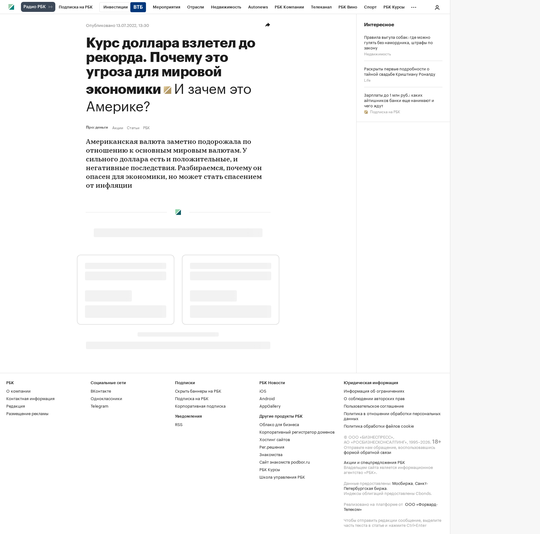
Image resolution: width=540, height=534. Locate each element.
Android (267, 398)
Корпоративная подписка (200, 405)
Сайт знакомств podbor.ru (284, 461)
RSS (178, 424)
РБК (146, 127)
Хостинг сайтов (274, 439)
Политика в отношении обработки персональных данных (392, 415)
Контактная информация (30, 398)
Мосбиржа (402, 483)
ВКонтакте (101, 390)
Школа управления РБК (282, 476)
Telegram (99, 405)
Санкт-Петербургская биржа (386, 485)
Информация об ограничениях (374, 390)
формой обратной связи (367, 452)
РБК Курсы (269, 469)
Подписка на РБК (384, 111)
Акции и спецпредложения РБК (374, 462)
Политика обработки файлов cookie (379, 425)
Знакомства (270, 454)
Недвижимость (377, 53)
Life (367, 80)
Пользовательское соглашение (374, 405)
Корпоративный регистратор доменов (297, 431)
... (414, 6)
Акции (117, 127)
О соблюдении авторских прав (374, 398)
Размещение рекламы (27, 413)
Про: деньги (98, 127)
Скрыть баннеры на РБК (198, 390)
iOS (262, 390)
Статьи (133, 127)
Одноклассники (106, 398)
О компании (18, 390)
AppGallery (270, 405)
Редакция (15, 405)
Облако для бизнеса (279, 424)
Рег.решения (271, 446)
